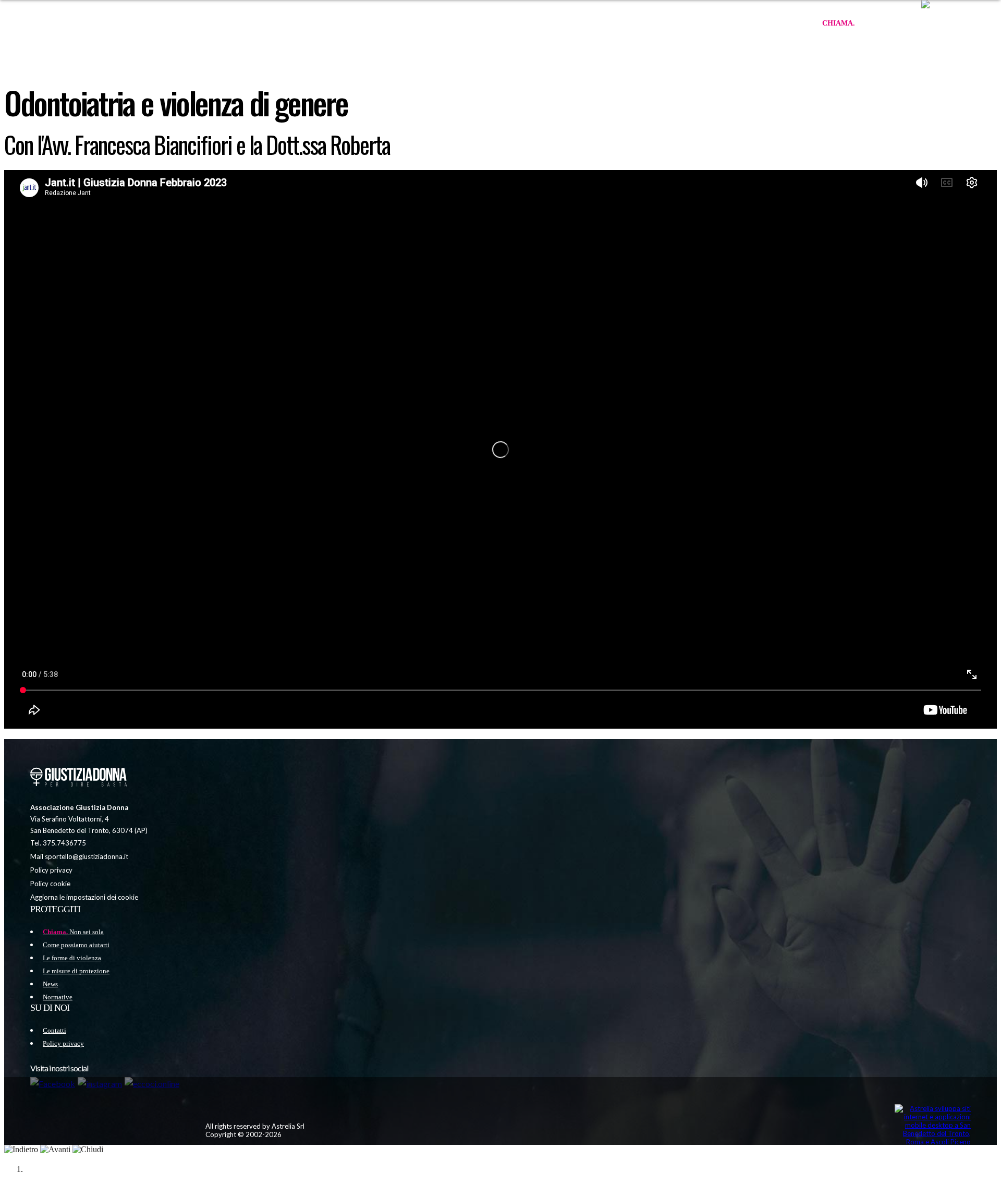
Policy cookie (50, 883)
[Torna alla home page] (77, 778)
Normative (57, 997)
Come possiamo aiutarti (76, 945)
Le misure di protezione (76, 971)
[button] (956, 23)
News (50, 984)
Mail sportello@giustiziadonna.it (79, 856)
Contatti (54, 1030)
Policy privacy (51, 870)
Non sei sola (866, 23)
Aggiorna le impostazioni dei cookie (84, 897)
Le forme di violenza (72, 958)
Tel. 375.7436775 (58, 843)
